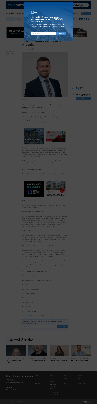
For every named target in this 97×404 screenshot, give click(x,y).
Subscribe (61, 33)
